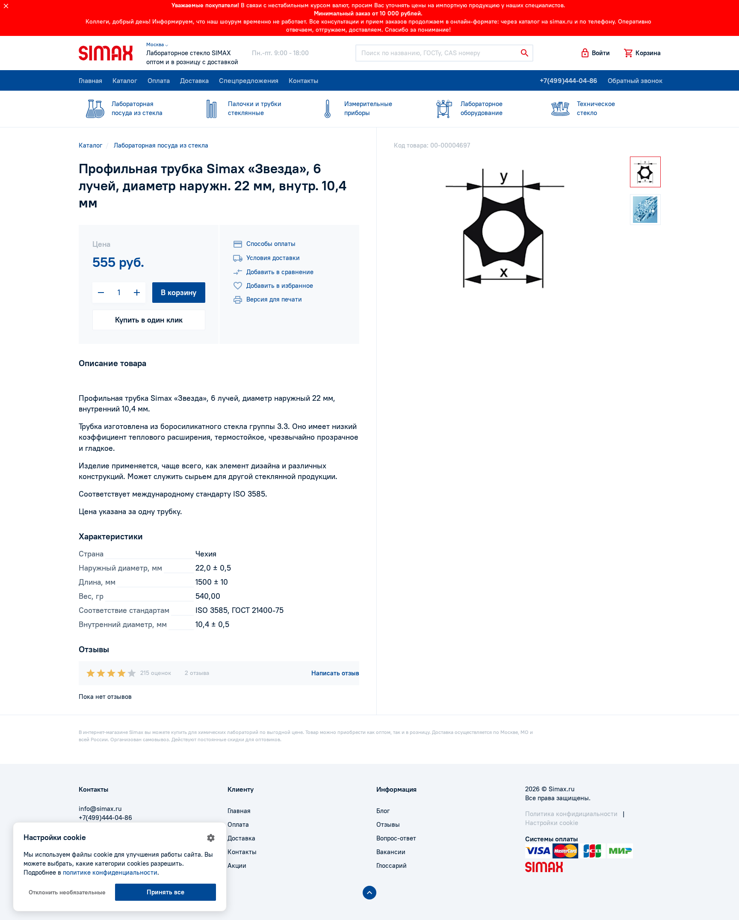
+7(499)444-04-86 (568, 80)
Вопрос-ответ (396, 838)
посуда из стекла (137, 108)
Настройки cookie (551, 823)
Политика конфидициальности (571, 814)
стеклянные (254, 108)
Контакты (303, 80)
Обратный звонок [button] (635, 80)
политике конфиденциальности (110, 872)
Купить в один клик (149, 320)
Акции (237, 865)
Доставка (194, 80)
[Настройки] (211, 838)
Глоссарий (391, 865)
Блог (383, 811)
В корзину (178, 292)
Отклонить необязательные (67, 892)
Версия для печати (274, 299)
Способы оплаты (271, 244)
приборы (368, 108)
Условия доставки (273, 258)
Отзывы (388, 824)
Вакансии (390, 852)
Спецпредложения (248, 80)
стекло (596, 108)
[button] (595, 53)
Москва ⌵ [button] (157, 44)
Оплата (159, 80)
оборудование (482, 108)
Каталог (124, 80)
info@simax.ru (100, 809)
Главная (90, 80)
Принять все (165, 892)
